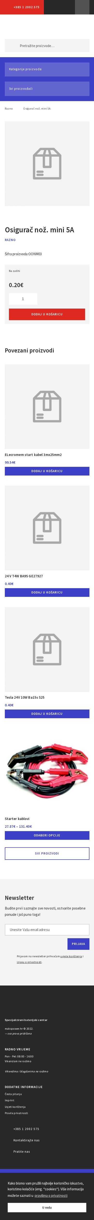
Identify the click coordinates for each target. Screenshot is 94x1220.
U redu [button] (47, 1208)
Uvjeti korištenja (15, 1107)
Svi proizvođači (21, 89)
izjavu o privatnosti (29, 962)
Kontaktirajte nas (26, 1140)
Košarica (77, 26)
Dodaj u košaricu (46, 314)
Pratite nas (21, 1152)
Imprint (9, 1100)
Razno (9, 108)
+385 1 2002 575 (26, 7)
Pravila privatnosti (16, 1113)
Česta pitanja (13, 1094)
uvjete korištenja (71, 956)
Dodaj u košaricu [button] (46, 471)
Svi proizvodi (47, 853)
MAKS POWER (16, 27)
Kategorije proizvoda (25, 69)
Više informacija (82, 7)
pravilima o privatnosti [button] (51, 1195)
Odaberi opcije (47, 835)
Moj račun (57, 26)
